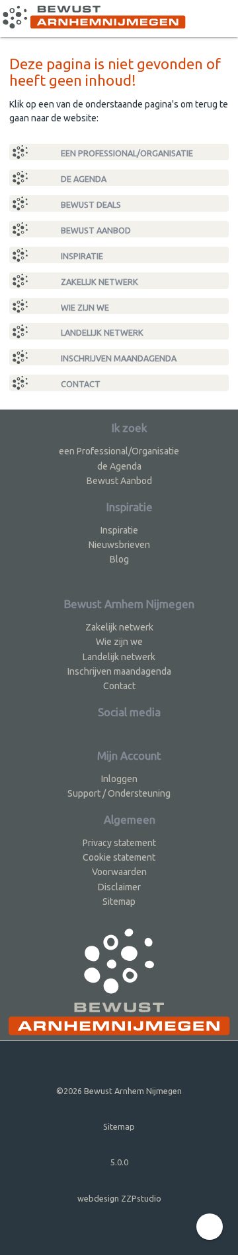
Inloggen (119, 779)
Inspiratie (81, 255)
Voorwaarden (119, 872)
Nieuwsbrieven (119, 544)
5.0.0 (119, 1162)
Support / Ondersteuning (119, 793)
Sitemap (119, 901)
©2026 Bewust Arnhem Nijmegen (119, 1090)
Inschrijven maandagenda (118, 358)
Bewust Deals (90, 204)
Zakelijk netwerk (98, 281)
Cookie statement (119, 857)
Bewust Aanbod (95, 230)
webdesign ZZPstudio (119, 1198)
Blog (119, 559)
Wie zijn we (84, 307)
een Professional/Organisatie (126, 153)
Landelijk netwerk (101, 332)
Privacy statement (119, 843)
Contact (79, 383)
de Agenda (82, 178)
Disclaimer (119, 887)
